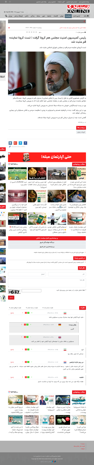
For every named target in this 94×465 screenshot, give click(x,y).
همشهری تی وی (52, 2)
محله (38, 16)
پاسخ (12, 313)
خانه (85, 16)
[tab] (47, 238)
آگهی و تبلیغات (61, 2)
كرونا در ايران (81, 132)
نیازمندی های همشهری (71, 2)
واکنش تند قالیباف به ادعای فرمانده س (71, 21)
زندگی (32, 16)
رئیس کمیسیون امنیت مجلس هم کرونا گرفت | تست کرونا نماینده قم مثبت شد (47, 40)
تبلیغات (83, 449)
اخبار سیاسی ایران (73, 28)
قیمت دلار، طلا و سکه (79, 446)
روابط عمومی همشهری (41, 2)
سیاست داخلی (63, 28)
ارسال (11, 297)
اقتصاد (56, 16)
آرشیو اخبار (76, 16)
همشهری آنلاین (77, 9)
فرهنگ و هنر (18, 16)
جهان (62, 16)
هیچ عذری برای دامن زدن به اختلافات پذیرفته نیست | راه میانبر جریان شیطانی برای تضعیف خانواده (59, 252)
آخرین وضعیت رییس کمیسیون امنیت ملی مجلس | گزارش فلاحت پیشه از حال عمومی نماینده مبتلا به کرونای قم (55, 262)
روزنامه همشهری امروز (84, 2)
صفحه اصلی (83, 28)
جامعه (49, 16)
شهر (43, 16)
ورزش (10, 16)
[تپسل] (9, 153)
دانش (26, 16)
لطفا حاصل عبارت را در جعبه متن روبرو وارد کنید (71, 290)
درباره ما (83, 444)
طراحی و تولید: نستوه (46, 462)
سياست (68, 16)
